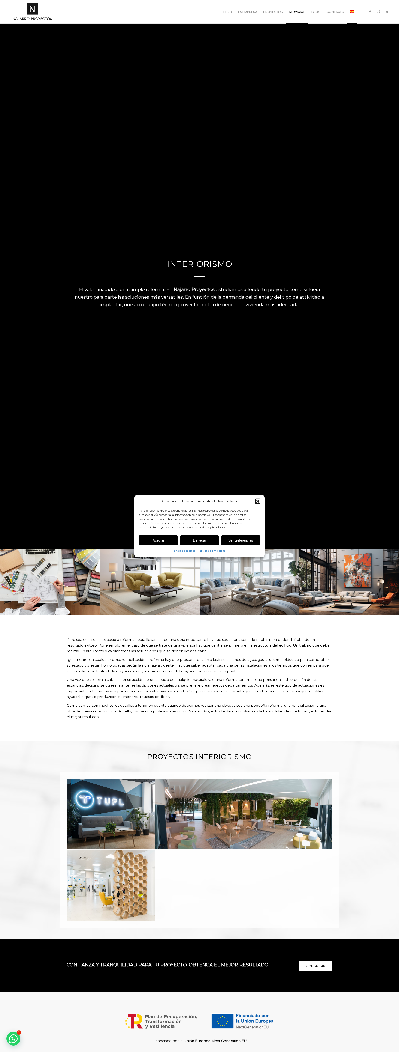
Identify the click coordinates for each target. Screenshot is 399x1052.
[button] (257, 501)
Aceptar (158, 540)
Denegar (199, 540)
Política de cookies (183, 550)
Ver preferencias (240, 540)
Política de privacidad (211, 550)
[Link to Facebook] (370, 11)
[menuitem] (227, 11)
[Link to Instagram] (378, 11)
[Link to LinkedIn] (386, 11)
